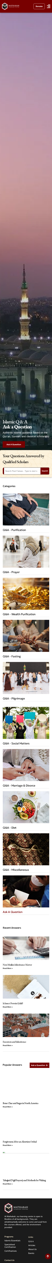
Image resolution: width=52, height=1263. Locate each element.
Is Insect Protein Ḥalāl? (13, 1003)
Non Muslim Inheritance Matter (17, 964)
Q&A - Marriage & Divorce (19, 785)
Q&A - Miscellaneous (16, 870)
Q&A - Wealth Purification (19, 614)
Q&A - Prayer (11, 572)
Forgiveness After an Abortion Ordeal (19, 1141)
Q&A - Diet (10, 828)
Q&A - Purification (14, 530)
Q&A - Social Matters (16, 743)
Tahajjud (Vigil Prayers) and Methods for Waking (24, 1180)
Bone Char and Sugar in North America (20, 1103)
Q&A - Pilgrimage (14, 698)
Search (45, 471)
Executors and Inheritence (14, 1041)
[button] (48, 6)
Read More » (8, 968)
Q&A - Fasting (12, 656)
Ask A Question (12, 912)
